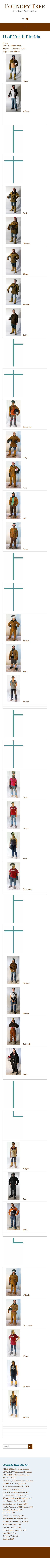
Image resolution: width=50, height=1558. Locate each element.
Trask (25, 1229)
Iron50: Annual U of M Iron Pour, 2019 (18, 1507)
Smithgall (26, 1044)
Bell (24, 518)
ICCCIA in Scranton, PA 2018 (14, 1530)
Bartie (25, 213)
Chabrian (26, 243)
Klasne (25, 274)
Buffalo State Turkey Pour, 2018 (15, 1519)
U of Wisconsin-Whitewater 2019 (16, 1492)
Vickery (26, 111)
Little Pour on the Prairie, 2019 (15, 1501)
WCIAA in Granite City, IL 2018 (15, 1521)
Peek (25, 488)
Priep (25, 457)
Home (5, 43)
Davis (25, 797)
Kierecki (26, 1386)
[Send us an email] (23, 19)
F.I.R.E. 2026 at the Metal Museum (16, 1469)
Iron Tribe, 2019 (9, 1513)
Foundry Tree (25, 6)
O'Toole (26, 1295)
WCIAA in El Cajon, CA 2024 (14, 1484)
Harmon (26, 983)
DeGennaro (27, 1325)
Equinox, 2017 (8, 1539)
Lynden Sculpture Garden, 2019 (15, 1504)
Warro (25, 1356)
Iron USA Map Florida (12, 46)
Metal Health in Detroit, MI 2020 (16, 1486)
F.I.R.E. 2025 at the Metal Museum (16, 1475)
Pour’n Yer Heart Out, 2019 (13, 1516)
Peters (25, 549)
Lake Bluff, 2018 (9, 1533)
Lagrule (26, 1417)
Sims (25, 1199)
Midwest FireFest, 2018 (12, 1524)
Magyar (26, 1168)
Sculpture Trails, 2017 (11, 1536)
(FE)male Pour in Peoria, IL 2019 (15, 1495)
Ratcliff (26, 702)
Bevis (25, 858)
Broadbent (27, 427)
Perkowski (27, 889)
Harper (26, 828)
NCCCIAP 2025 (9, 1478)
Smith (25, 335)
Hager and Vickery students (14, 48)
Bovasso (26, 641)
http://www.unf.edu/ (11, 51)
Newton (26, 304)
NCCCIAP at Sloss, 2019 (12, 1510)
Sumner (26, 1013)
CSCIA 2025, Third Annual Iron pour (17, 1472)
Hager (25, 81)
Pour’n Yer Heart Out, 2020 (13, 1489)
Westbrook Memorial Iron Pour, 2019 (17, 1498)
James (25, 671)
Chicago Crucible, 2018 (12, 1527)
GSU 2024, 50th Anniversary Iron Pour (18, 1481)
